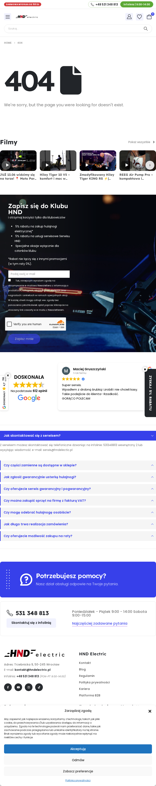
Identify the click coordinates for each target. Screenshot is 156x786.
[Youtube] (18, 687)
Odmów (78, 760)
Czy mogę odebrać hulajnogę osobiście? (37, 512)
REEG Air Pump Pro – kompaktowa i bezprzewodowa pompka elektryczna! (136, 180)
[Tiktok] (39, 687)
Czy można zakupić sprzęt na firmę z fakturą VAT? (45, 500)
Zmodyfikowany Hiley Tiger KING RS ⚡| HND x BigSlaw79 (97, 178)
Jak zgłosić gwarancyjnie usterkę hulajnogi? (40, 477)
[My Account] (129, 16)
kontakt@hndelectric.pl (33, 670)
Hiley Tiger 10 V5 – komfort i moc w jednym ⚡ (55, 178)
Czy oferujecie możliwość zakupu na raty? (38, 536)
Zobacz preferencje (78, 771)
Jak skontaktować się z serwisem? (32, 435)
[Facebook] (8, 687)
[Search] (146, 29)
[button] (150, 711)
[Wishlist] (139, 16)
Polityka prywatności (78, 780)
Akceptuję (78, 749)
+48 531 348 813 (27, 676)
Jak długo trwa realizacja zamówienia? (36, 524)
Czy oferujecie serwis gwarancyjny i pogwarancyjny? (47, 489)
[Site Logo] (27, 16)
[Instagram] (28, 687)
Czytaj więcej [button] (122, 404)
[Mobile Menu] (7, 16)
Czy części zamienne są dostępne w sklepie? (40, 465)
